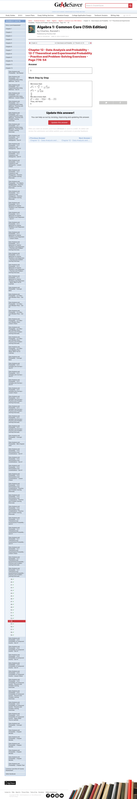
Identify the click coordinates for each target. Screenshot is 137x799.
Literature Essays (63, 15)
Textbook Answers (101, 15)
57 (12, 629)
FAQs (13, 792)
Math (48, 20)
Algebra (54, 20)
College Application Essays (81, 15)
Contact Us (8, 792)
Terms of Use (33, 792)
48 (12, 604)
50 (12, 610)
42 (12, 587)
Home (30, 20)
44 (12, 593)
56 (12, 626)
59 (12, 635)
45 (12, 596)
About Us (18, 792)
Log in (127, 15)
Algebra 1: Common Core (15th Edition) (70, 20)
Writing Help (115, 15)
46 (12, 599)
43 (12, 590)
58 (12, 632)
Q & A (20, 15)
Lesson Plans (29, 15)
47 (12, 601)
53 (12, 618)
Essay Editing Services (46, 15)
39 (12, 579)
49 (12, 607)
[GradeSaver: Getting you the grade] (68, 5)
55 (12, 624)
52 (12, 615)
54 (12, 621)
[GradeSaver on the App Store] (10, 783)
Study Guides (10, 15)
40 (12, 582)
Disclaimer (41, 792)
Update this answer (59, 122)
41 (11, 585)
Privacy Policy (25, 792)
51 (11, 612)
